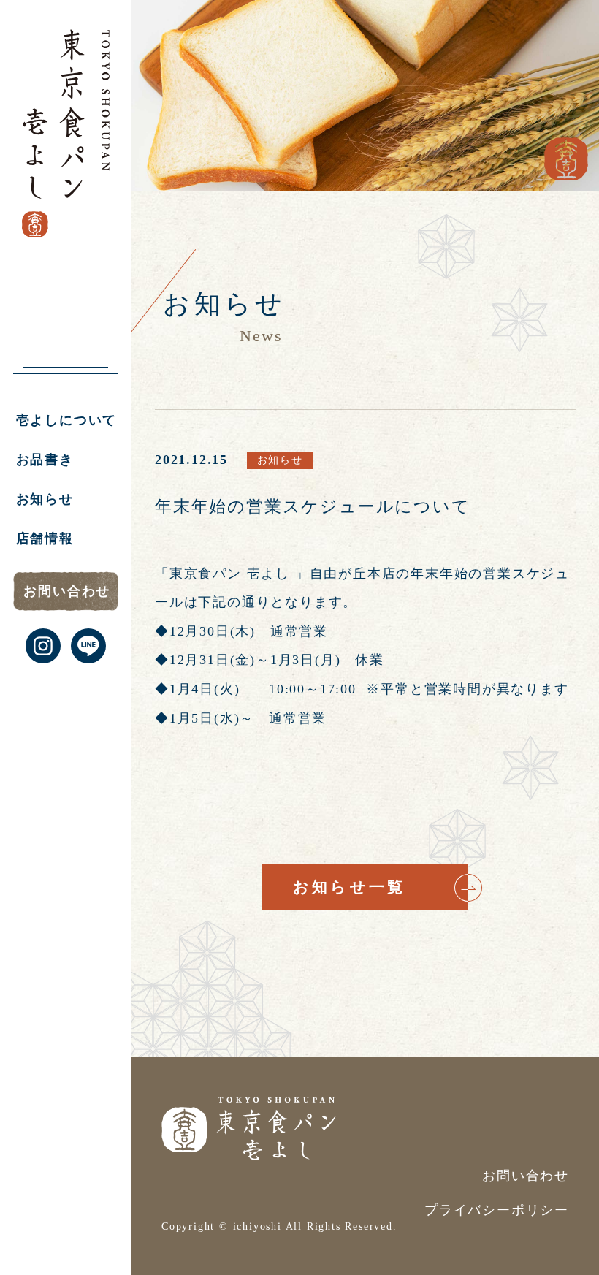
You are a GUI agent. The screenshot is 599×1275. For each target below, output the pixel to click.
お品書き (45, 459)
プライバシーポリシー (496, 1210)
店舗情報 (45, 538)
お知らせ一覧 (349, 887)
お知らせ (45, 499)
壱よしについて (67, 420)
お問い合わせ (66, 591)
